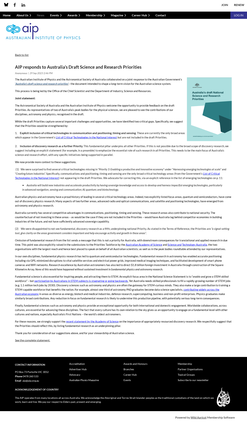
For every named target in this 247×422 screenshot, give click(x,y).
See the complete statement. (32, 340)
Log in (238, 15)
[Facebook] (15, 5)
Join (224, 5)
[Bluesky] (6, 5)
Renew (239, 5)
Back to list (22, 55)
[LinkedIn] (23, 5)
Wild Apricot (198, 417)
